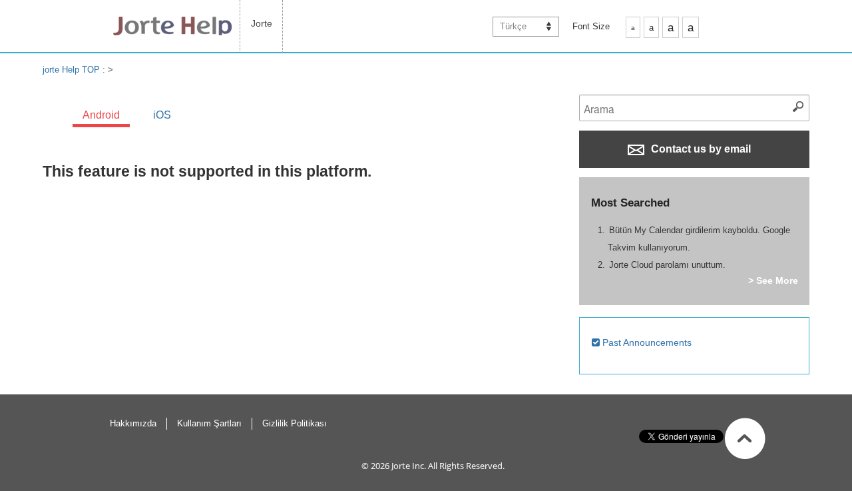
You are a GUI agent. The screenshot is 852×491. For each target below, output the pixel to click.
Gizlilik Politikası (294, 423)
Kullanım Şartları (209, 423)
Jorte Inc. (408, 466)
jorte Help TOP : (75, 70)
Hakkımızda (133, 423)
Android (101, 115)
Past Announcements (646, 342)
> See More (773, 280)
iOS (162, 115)
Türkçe (513, 26)
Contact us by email (699, 149)
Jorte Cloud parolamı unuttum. (667, 265)
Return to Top (745, 438)
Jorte (261, 23)
